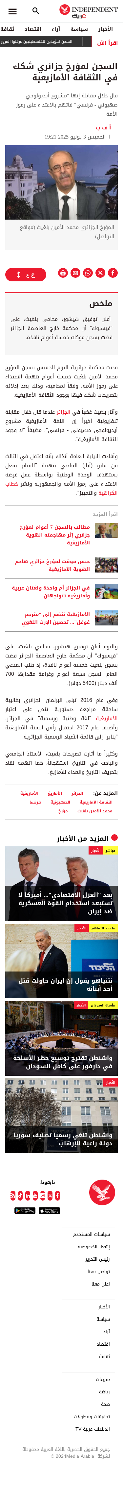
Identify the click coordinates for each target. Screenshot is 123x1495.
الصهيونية (60, 802)
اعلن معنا (101, 1284)
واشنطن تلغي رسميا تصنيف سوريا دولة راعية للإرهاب (63, 1139)
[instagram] (42, 1196)
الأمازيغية (107, 718)
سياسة (79, 29)
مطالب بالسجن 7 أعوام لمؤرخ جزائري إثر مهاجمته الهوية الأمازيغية (55, 535)
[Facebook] (57, 1196)
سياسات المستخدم (91, 1234)
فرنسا (35, 802)
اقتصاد (33, 29)
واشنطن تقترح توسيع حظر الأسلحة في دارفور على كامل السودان (63, 1062)
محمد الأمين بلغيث (95, 811)
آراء (56, 29)
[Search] (35, 11)
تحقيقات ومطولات (92, 1416)
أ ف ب (103, 128)
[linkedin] (27, 1196)
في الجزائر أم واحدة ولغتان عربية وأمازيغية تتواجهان (51, 592)
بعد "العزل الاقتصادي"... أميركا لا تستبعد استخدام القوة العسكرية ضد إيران (65, 903)
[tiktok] (20, 1196)
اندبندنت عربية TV (92, 1429)
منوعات (103, 1379)
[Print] (63, 273)
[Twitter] (50, 1196)
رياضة (104, 1392)
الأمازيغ (55, 793)
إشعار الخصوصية (94, 1247)
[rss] (12, 1196)
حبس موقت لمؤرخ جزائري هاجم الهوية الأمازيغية (52, 565)
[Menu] (12, 11)
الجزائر (64, 412)
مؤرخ (63, 811)
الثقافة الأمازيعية (96, 802)
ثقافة (104, 1356)
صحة (105, 1404)
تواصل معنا (99, 1271)
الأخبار (105, 29)
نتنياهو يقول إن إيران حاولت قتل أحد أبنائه (65, 985)
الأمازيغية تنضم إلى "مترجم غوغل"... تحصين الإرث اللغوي (56, 618)
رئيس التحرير (98, 1259)
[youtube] (35, 1196)
